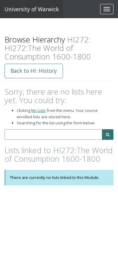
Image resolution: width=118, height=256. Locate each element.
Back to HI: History (34, 70)
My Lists (38, 110)
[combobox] (53, 134)
